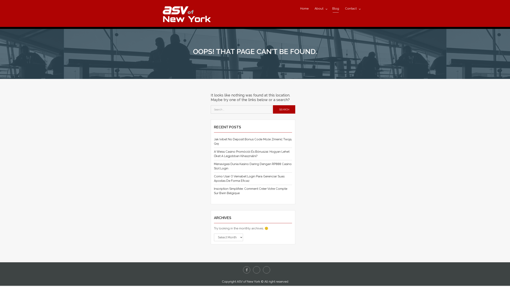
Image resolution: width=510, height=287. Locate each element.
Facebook (246, 269)
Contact (351, 8)
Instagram (266, 269)
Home (304, 8)
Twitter (256, 269)
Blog (335, 8)
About (319, 8)
